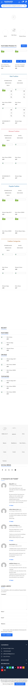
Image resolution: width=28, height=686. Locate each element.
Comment (3, 594)
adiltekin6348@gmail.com (9, 653)
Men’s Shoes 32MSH (19, 212)
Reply (12, 505)
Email (2, 617)
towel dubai (12, 544)
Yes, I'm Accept (20, 684)
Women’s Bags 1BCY (5, 66)
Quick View (10, 61)
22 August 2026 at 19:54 (16, 546)
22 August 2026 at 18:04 (16, 527)
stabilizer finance (13, 563)
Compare (3, 61)
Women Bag (6, 64)
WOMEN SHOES (8, 80)
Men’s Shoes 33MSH (19, 66)
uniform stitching (13, 525)
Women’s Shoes (18, 267)
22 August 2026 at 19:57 (16, 565)
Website (3, 623)
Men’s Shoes (18, 102)
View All (24, 45)
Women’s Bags (18, 121)
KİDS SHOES (20, 83)
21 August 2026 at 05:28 (16, 485)
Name (2, 611)
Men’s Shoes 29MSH (6, 102)
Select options (7, 61)
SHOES (20, 80)
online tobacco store (14, 509)
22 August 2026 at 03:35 (16, 511)
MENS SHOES (22, 64)
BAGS (2, 64)
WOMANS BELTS (6, 121)
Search (25, 5)
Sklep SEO (11, 484)
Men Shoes (17, 64)
